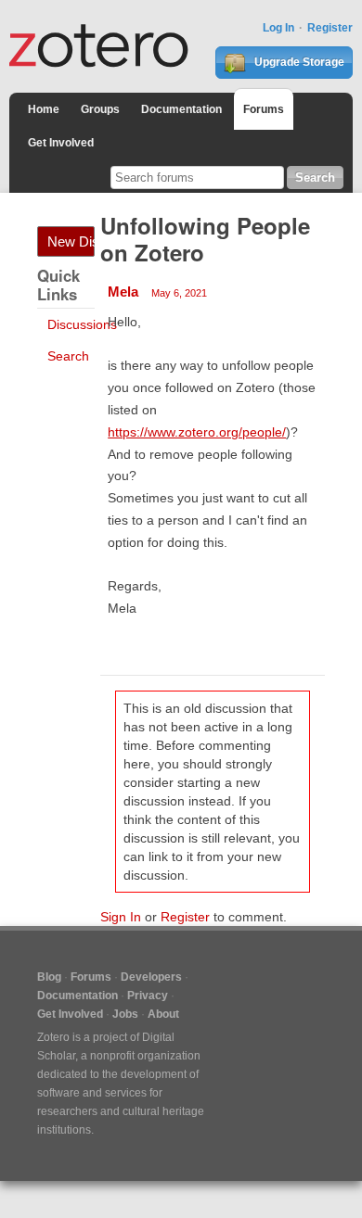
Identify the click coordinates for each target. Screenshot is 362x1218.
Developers (151, 977)
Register (330, 27)
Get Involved (61, 142)
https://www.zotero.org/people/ (197, 432)
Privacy (147, 995)
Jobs (125, 1014)
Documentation (181, 109)
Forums (263, 109)
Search (68, 356)
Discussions (82, 324)
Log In (278, 27)
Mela (123, 291)
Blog (49, 977)
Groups (100, 109)
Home (43, 109)
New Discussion (71, 241)
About (163, 1014)
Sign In (120, 916)
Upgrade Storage (298, 62)
